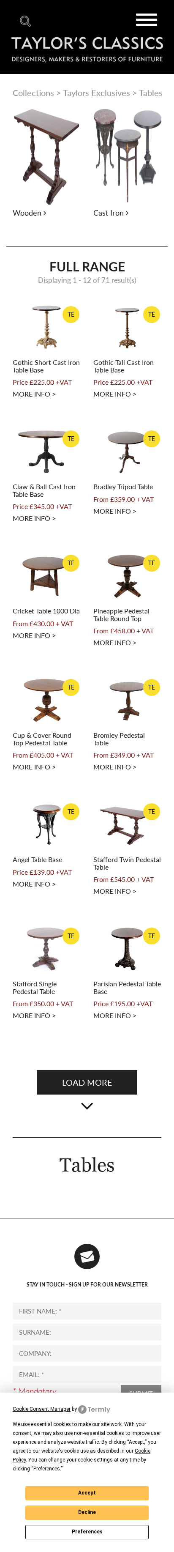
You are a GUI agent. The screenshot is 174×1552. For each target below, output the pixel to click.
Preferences (87, 1532)
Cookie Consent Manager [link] (42, 1409)
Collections (33, 93)
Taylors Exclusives (96, 93)
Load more (87, 1082)
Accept (87, 1493)
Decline (87, 1512)
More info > (34, 394)
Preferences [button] (46, 1469)
